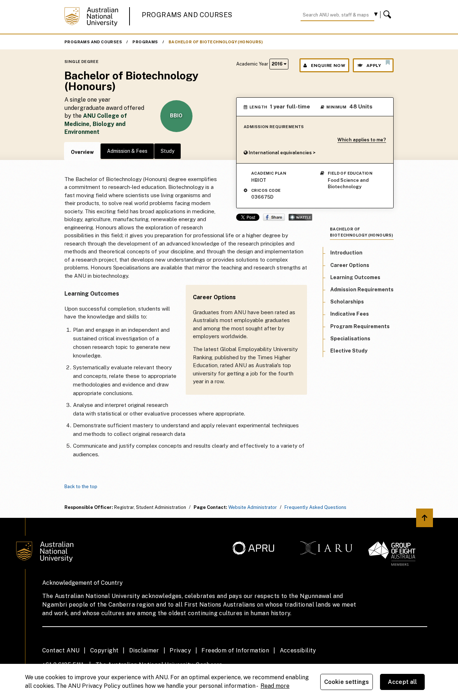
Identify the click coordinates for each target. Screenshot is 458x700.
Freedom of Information (235, 650)
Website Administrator (252, 507)
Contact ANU (60, 650)
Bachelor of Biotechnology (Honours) (216, 42)
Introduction (346, 253)
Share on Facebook (274, 217)
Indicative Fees (349, 314)
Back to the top (80, 486)
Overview (82, 152)
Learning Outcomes (355, 277)
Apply (373, 65)
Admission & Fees (127, 151)
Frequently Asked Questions (315, 507)
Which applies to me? (361, 139)
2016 (278, 64)
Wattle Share (300, 217)
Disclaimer (144, 650)
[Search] (388, 14)
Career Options (349, 265)
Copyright (104, 650)
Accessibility (298, 650)
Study (167, 151)
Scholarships (347, 302)
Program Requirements (360, 326)
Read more (274, 685)
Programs (145, 42)
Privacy (180, 650)
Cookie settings (346, 682)
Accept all (402, 682)
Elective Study (348, 350)
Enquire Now (328, 65)
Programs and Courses (187, 15)
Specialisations (350, 338)
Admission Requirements (362, 289)
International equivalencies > (282, 152)
